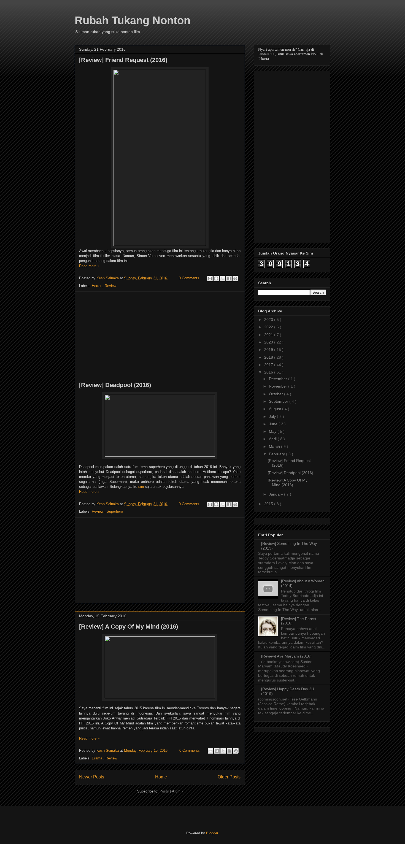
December (278, 379)
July (273, 416)
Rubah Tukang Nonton (132, 20)
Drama (97, 758)
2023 (269, 319)
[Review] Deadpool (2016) (115, 385)
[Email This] (210, 278)
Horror (97, 286)
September (279, 401)
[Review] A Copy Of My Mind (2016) (128, 626)
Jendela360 (266, 54)
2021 (269, 334)
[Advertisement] (160, 334)
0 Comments (189, 278)
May (273, 431)
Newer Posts (91, 777)
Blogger (212, 833)
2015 (269, 504)
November (278, 386)
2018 (269, 357)
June (274, 424)
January (276, 494)
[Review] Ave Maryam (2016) (286, 656)
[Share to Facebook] (229, 278)
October (276, 394)
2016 (269, 372)
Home (161, 777)
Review (110, 286)
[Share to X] (222, 278)
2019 (269, 349)
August (275, 409)
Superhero (115, 511)
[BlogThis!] (216, 278)
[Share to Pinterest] (235, 278)
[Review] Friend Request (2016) (123, 59)
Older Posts (229, 777)
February (277, 454)
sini (141, 487)
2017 (269, 365)
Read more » (89, 266)
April (273, 439)
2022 (269, 327)
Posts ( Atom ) (171, 791)
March (275, 446)
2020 (269, 342)
